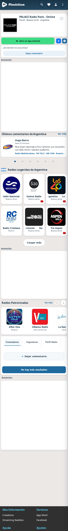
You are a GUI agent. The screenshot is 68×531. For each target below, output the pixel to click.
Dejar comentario (34, 53)
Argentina (44, 20)
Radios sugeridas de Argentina (27, 169)
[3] (30, 161)
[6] (53, 161)
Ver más (62, 133)
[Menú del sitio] (62, 4)
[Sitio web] (64, 40)
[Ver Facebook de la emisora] (58, 40)
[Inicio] (13, 4)
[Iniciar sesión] (55, 4)
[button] (42, 4)
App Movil (42, 515)
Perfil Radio (51, 342)
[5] (45, 161)
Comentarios (12, 342)
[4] (37, 161)
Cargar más (34, 242)
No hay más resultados (34, 369)
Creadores (8, 515)
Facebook (41, 520)
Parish (22, 20)
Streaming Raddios (13, 520)
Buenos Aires (33, 20)
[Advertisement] (34, 96)
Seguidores (32, 342)
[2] (22, 161)
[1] (15, 161)
